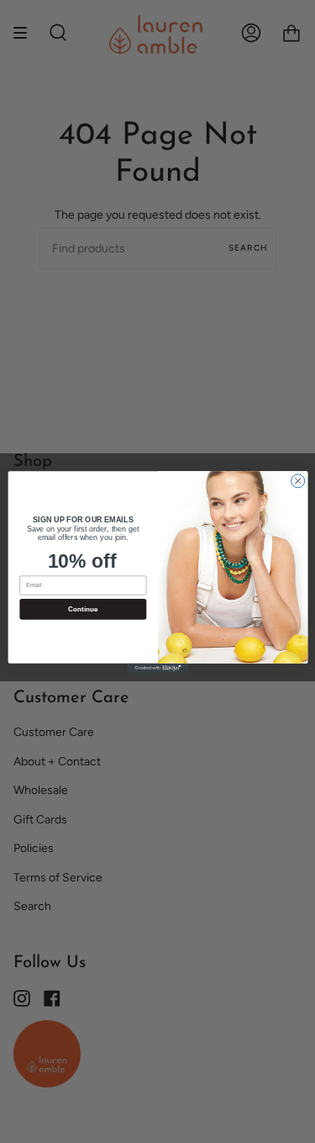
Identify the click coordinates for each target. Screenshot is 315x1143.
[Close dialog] (297, 480)
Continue (82, 608)
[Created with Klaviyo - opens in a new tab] (157, 667)
